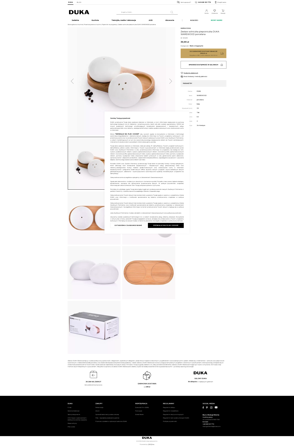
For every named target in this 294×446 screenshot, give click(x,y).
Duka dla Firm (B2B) (142, 407)
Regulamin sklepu (169, 407)
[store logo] (79, 12)
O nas (69, 407)
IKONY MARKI (216, 20)
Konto (207, 13)
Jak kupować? (186, 2)
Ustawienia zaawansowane (128, 225)
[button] (72, 81)
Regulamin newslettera (170, 411)
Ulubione (215, 13)
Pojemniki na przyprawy (109, 24)
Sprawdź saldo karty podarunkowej (107, 414)
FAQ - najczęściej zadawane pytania (107, 418)
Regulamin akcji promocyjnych (173, 414)
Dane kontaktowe (73, 411)
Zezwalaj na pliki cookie (165, 225)
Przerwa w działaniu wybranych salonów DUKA (111, 421)
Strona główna (72, 24)
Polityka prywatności (170, 421)
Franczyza (138, 411)
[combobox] (147, 12)
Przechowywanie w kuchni (92, 24)
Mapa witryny (72, 423)
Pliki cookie (71, 427)
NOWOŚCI (194, 20)
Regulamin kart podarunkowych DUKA (176, 418)
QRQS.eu (151, 444)
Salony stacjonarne (74, 414)
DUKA (70, 2)
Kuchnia (80, 24)
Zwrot (97, 411)
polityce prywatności (169, 183)
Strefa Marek (139, 414)
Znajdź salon (221, 2)
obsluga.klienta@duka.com (212, 426)
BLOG (79, 2)
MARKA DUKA (186, 28)
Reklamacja (99, 407)
